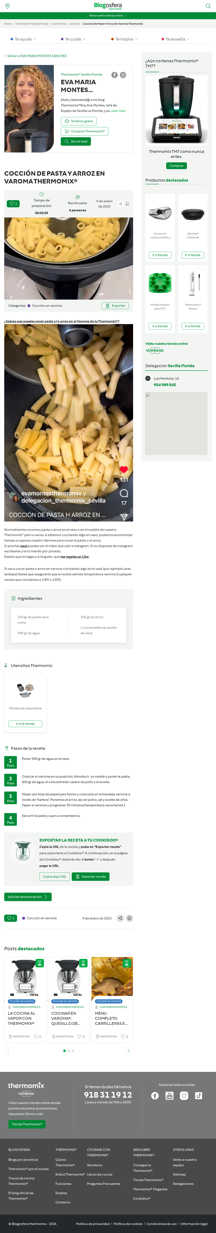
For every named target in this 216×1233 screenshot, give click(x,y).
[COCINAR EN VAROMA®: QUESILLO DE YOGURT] (68, 981)
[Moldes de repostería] (25, 690)
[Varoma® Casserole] (193, 212)
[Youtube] (169, 1096)
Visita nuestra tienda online (106, 15)
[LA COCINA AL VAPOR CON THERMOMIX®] (25, 981)
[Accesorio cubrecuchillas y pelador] (160, 212)
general (75, 23)
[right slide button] (129, 1051)
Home (8, 23)
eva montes (59, 23)
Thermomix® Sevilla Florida (31, 23)
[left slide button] (8, 1051)
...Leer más (117, 111)
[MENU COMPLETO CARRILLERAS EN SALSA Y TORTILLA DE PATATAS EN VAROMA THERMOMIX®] (112, 981)
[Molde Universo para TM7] (160, 283)
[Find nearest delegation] (7, 6)
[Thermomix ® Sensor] (193, 283)
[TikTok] (198, 1096)
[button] (208, 6)
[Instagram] (184, 1096)
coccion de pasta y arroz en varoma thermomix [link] (113, 23)
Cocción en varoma (21, 1001)
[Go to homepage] (108, 6)
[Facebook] (155, 1096)
